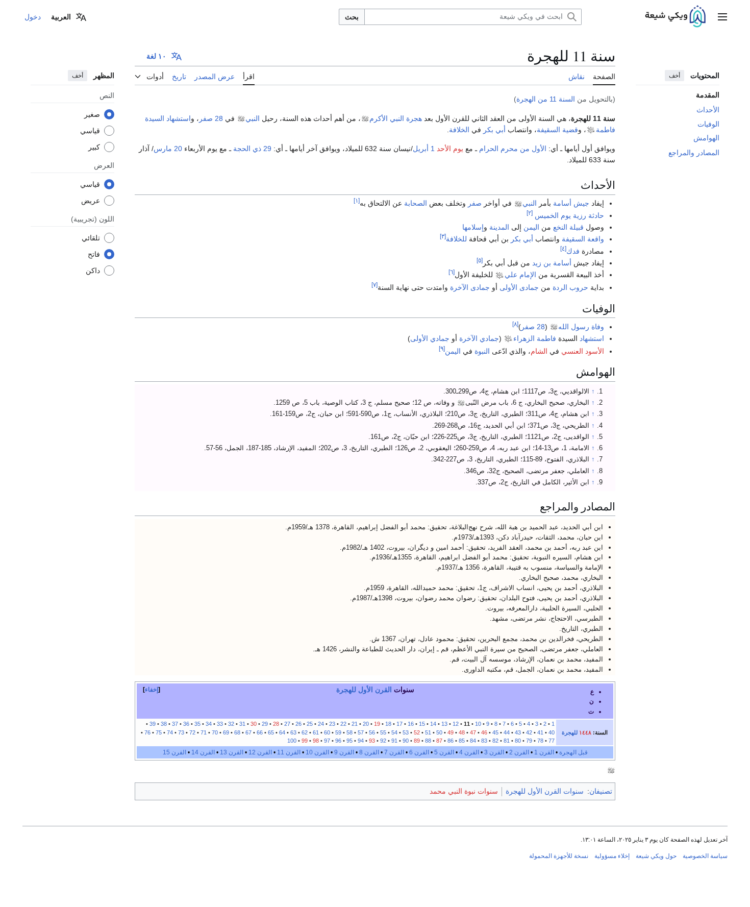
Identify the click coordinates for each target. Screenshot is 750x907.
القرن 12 (260, 752)
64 (282, 732)
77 (551, 741)
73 (181, 732)
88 (428, 741)
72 (192, 732)
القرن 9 (344, 752)
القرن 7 (394, 752)
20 (366, 724)
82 (495, 741)
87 (439, 741)
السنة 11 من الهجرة (545, 99)
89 (417, 741)
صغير (92, 114)
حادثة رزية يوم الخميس (569, 215)
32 (231, 724)
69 (226, 732)
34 (209, 724)
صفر (475, 203)
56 (372, 732)
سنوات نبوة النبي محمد (464, 791)
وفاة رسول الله (581, 327)
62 (305, 732)
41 (540, 732)
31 (242, 724)
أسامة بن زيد (551, 263)
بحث (352, 17)
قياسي (90, 130)
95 (349, 741)
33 (220, 724)
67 (248, 732)
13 (444, 724)
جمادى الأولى (519, 287)
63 (293, 732)
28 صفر (211, 118)
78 (540, 741)
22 (343, 724)
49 (450, 732)
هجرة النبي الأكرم (395, 118)
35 (197, 724)
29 (265, 724)
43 (518, 732)
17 (399, 724)
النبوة (482, 351)
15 (422, 724)
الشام (539, 351)
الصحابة (415, 203)
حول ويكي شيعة (656, 856)
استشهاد (592, 338)
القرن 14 (203, 752)
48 (462, 732)
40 (551, 732)
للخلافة (456, 239)
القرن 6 (419, 752)
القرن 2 (519, 752)
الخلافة (459, 130)
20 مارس (168, 148)
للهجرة (570, 732)
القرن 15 (174, 752)
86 (450, 741)
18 (388, 724)
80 (518, 741)
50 (439, 732)
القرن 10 (317, 752)
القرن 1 (544, 752)
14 (433, 724)
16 (411, 724)
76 (147, 732)
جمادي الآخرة (479, 338)
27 (287, 724)
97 (327, 741)
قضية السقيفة (557, 130)
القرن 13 (231, 752)
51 (428, 732)
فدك (573, 251)
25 (310, 724)
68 (237, 732)
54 (394, 732)
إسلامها (473, 227)
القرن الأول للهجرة (364, 689)
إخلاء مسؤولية (612, 856)
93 (372, 741)
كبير (94, 146)
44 (507, 732)
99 (305, 741)
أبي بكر (494, 130)
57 (361, 732)
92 (383, 741)
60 (327, 732)
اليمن (531, 227)
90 (406, 741)
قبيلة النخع (568, 227)
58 (349, 732)
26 (298, 724)
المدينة (499, 227)
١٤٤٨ (585, 732)
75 (159, 732)
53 (405, 732)
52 (417, 732)
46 (484, 732)
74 (170, 732)
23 (331, 724)
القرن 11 (289, 752)
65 (271, 732)
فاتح (94, 254)
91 (394, 741)
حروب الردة (570, 287)
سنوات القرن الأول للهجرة (545, 791)
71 (204, 732)
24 (321, 724)
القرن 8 (369, 752)
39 (152, 724)
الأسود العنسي (582, 351)
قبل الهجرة (573, 752)
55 (383, 732)
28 (276, 724)
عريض (90, 200)
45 (495, 732)
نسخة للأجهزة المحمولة (558, 856)
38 (164, 724)
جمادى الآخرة (470, 287)
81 (507, 741)
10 (478, 724)
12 (456, 724)
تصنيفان (600, 791)
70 (215, 732)
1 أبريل (424, 148)
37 (175, 724)
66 (260, 732)
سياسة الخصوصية (705, 856)
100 (291, 741)
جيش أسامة (571, 203)
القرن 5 (444, 752)
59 (338, 732)
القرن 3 (494, 752)
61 (316, 732)
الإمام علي (520, 275)
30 (254, 724)
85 (462, 741)
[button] (722, 17)
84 (473, 741)
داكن (93, 270)
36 (186, 724)
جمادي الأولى (429, 338)
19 (377, 724)
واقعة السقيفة (583, 239)
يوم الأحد (450, 148)
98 (315, 741)
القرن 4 (469, 752)
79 (529, 741)
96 (338, 741)
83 (483, 741)
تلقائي (91, 237)
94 (361, 741)
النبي (252, 118)
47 (473, 732)
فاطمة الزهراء (534, 338)
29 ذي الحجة (252, 148)
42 (529, 732)
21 (355, 724)
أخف (674, 75)
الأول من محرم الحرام (512, 148)
